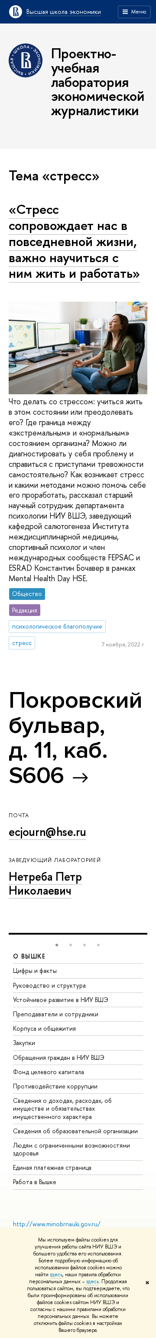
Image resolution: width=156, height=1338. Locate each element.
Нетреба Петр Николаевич (45, 883)
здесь (56, 1274)
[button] (57, 945)
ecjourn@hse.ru (47, 831)
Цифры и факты (35, 970)
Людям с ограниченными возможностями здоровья (71, 1149)
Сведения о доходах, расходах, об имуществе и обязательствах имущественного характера (62, 1108)
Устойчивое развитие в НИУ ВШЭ (60, 999)
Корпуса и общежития (44, 1028)
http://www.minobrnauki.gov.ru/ (57, 1224)
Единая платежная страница (52, 1167)
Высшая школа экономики (63, 11)
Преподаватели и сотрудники (55, 1014)
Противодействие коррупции (55, 1086)
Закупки (24, 1042)
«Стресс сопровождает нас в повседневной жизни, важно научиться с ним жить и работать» (74, 241)
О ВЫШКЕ (29, 956)
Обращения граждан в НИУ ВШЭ (58, 1057)
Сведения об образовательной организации (75, 1131)
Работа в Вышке (34, 1182)
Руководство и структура (49, 985)
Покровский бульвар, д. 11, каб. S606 (76, 738)
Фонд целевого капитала (48, 1072)
